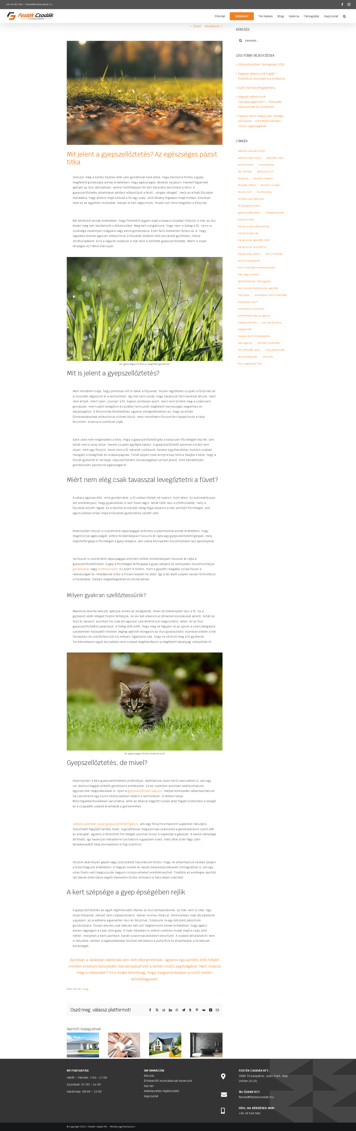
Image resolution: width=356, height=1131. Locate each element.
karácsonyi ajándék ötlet (254, 240)
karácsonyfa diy (248, 233)
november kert (248, 302)
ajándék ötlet (275, 158)
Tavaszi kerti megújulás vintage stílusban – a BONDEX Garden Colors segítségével (261, 121)
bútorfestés (246, 164)
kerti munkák (274, 254)
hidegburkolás (275, 212)
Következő (212, 26)
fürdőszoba (264, 192)
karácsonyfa (246, 219)
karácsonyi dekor (249, 254)
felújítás (243, 178)
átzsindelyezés (248, 356)
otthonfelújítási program (254, 315)
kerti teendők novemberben (256, 267)
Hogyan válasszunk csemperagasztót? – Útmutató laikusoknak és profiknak (260, 102)
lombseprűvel (108, 569)
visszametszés (275, 349)
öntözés (268, 356)
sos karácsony (271, 322)
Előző (197, 26)
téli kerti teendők (268, 343)
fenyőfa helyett (263, 178)
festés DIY (245, 192)
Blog (86, 989)
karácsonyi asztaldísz (252, 247)
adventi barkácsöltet (251, 151)
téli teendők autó (249, 349)
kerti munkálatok (249, 260)
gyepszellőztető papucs (145, 791)
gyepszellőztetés (249, 212)
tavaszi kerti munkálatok (254, 336)
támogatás (245, 343)
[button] (344, 16)
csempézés (266, 164)
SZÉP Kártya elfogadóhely (256, 88)
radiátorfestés (247, 322)
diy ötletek (245, 171)
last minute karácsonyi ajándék (258, 288)
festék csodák (270, 185)
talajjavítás (245, 329)
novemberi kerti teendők (270, 295)
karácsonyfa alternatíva (253, 226)
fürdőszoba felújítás (251, 199)
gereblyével (81, 569)
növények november (251, 308)
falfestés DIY (265, 171)
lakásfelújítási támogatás (254, 281)
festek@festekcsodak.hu (39, 4)
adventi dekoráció (250, 158)
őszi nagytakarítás (250, 363)
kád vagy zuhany (248, 274)
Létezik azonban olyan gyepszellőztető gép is (106, 824)
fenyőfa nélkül (247, 185)
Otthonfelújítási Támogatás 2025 (261, 64)
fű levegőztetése (249, 205)
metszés (244, 295)
